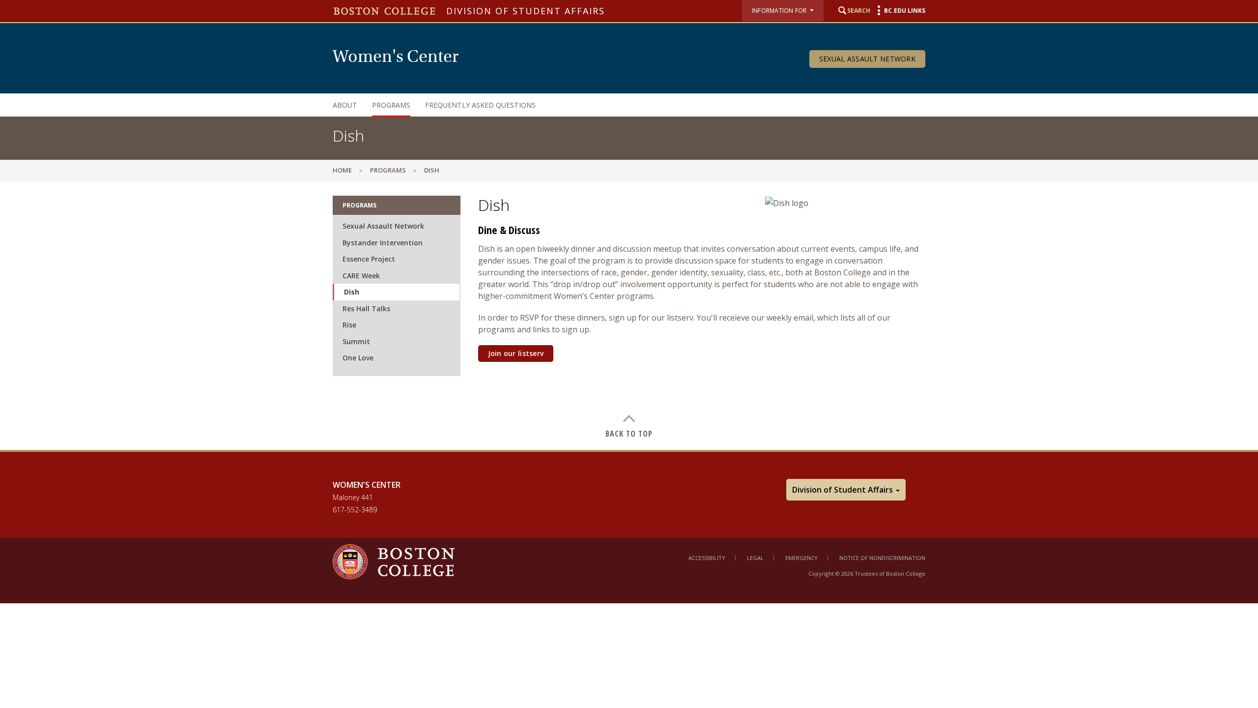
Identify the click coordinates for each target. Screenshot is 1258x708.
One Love (358, 357)
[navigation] (619, 105)
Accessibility (706, 557)
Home (342, 170)
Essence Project (369, 259)
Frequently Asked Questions (480, 105)
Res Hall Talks (366, 308)
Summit (356, 341)
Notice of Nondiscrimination (882, 557)
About (345, 105)
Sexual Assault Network (867, 58)
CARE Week (361, 275)
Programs (391, 105)
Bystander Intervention (383, 242)
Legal (755, 557)
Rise (349, 324)
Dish (351, 291)
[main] (629, 315)
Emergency (801, 557)
